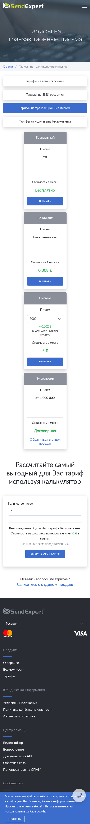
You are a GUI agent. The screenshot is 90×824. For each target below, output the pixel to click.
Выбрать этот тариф (45, 553)
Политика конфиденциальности (28, 709)
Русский (12, 623)
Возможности (13, 669)
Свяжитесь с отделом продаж (45, 585)
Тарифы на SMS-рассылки (45, 94)
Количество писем (20, 503)
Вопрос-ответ (13, 749)
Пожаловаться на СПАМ (22, 769)
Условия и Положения (20, 703)
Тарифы (9, 676)
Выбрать (45, 201)
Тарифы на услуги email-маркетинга (45, 121)
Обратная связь (15, 763)
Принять (14, 819)
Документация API (17, 756)
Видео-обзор (13, 742)
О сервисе (11, 663)
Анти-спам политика (19, 716)
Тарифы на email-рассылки (45, 81)
